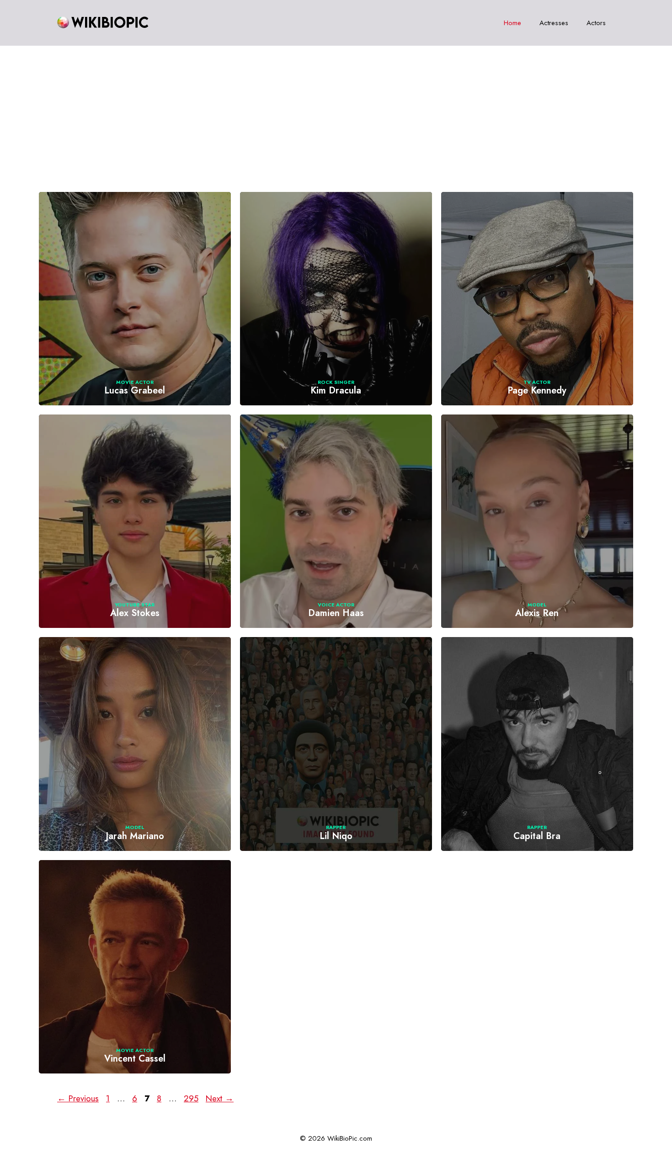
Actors (596, 23)
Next (220, 1098)
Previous (78, 1098)
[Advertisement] (336, 114)
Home (512, 23)
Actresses (553, 23)
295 (192, 1098)
